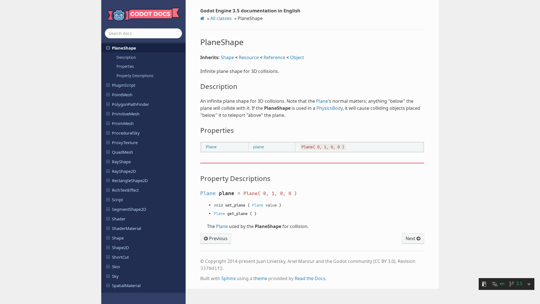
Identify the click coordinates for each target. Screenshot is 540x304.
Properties (125, 66)
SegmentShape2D (129, 209)
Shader (118, 219)
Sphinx (228, 278)
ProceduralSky (126, 133)
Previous (218, 238)
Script (117, 199)
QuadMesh (122, 152)
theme (260, 278)
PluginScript (123, 85)
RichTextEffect (125, 190)
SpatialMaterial (126, 285)
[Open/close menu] (108, 47)
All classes (221, 18)
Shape (118, 238)
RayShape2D (124, 171)
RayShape (121, 161)
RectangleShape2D (130, 180)
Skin (116, 266)
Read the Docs (310, 278)
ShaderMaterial (126, 228)
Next (411, 238)
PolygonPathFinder (130, 104)
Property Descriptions (134, 75)
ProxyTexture (125, 142)
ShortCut (120, 257)
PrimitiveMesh (126, 114)
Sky (115, 276)
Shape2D (120, 247)
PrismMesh (123, 123)
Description (126, 57)
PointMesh (122, 94)
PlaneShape (124, 48)
